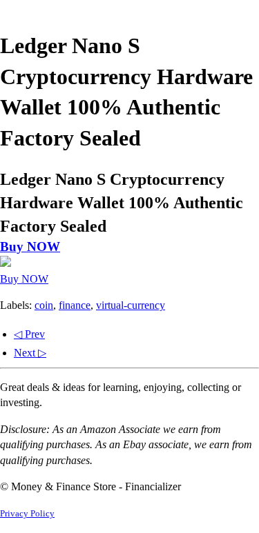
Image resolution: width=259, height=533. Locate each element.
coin (44, 305)
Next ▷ (30, 353)
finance (74, 305)
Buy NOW (30, 246)
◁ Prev (29, 334)
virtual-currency (130, 305)
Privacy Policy (27, 514)
